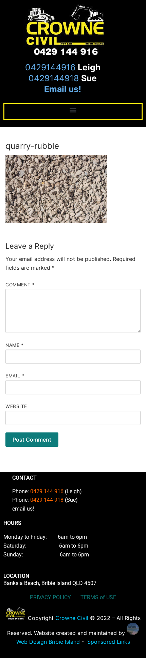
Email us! (62, 89)
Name (14, 345)
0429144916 (50, 67)
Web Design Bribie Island (48, 641)
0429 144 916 (46, 491)
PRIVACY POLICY (51, 597)
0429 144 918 (46, 500)
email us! (23, 508)
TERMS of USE (98, 597)
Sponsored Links (108, 641)
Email (14, 375)
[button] (73, 109)
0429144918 (54, 78)
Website (16, 406)
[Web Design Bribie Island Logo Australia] (15, 618)
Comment (20, 284)
